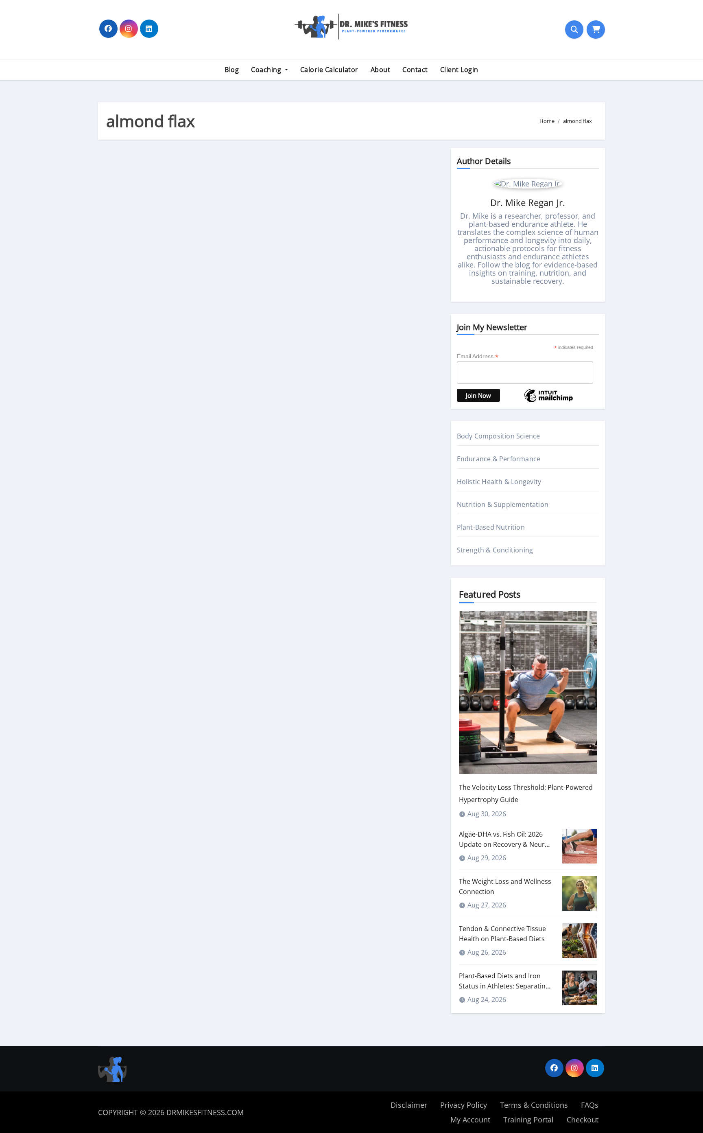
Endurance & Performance (499, 458)
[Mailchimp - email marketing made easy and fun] (548, 401)
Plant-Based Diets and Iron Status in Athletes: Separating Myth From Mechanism (504, 986)
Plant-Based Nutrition (491, 527)
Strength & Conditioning (495, 550)
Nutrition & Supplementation (502, 504)
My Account (470, 1119)
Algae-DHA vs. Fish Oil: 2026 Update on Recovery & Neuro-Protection (505, 844)
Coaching (267, 69)
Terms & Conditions (534, 1105)
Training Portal (528, 1119)
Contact (415, 69)
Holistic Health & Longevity (499, 481)
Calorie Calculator (329, 69)
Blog (232, 69)
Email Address (477, 356)
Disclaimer (409, 1105)
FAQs (589, 1105)
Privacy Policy (463, 1105)
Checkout (582, 1119)
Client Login (459, 69)
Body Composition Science (498, 436)
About (381, 69)
